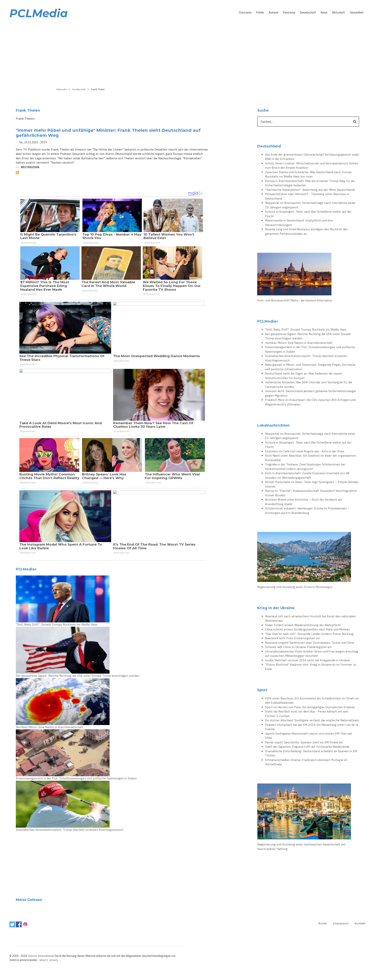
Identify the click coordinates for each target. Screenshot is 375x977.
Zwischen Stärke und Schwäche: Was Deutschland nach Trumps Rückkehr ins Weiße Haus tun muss (308, 174)
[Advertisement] (187, 52)
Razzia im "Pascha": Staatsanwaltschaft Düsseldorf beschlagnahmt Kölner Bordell (311, 493)
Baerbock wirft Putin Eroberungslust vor (292, 638)
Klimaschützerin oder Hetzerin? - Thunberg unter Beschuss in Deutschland (307, 196)
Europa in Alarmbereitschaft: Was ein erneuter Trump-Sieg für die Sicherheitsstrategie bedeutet (310, 183)
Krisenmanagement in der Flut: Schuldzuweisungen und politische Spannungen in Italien (76, 778)
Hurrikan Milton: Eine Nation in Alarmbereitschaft (49, 727)
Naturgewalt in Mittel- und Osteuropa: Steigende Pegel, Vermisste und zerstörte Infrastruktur (310, 367)
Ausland (273, 12)
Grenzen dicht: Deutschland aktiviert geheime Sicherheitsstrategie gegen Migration (310, 393)
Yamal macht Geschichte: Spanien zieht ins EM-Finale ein (304, 742)
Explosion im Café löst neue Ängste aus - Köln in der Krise (304, 451)
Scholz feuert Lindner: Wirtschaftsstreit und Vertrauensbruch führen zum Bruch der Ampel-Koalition (311, 165)
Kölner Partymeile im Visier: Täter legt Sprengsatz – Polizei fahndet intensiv (311, 484)
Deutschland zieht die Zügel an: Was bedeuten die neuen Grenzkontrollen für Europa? (303, 376)
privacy (53, 960)
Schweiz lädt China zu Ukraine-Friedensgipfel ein (298, 647)
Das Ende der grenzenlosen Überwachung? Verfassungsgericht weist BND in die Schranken (312, 157)
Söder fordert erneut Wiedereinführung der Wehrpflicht (303, 625)
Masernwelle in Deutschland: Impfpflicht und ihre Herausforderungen (299, 223)
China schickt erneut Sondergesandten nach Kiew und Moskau (307, 629)
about (43, 960)
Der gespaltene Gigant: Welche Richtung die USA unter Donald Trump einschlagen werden (77, 676)
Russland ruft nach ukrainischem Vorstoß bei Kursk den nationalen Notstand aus (310, 618)
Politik (260, 12)
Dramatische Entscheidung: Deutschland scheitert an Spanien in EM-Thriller (311, 753)
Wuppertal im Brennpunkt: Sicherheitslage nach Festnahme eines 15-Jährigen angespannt (310, 205)
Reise (324, 12)
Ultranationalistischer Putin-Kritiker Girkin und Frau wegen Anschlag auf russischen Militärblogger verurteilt (311, 654)
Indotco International (41, 956)
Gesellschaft (308, 12)
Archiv (322, 923)
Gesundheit (357, 12)
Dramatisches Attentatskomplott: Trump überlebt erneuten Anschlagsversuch (69, 830)
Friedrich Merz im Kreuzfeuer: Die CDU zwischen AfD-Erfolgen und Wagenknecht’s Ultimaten (310, 402)
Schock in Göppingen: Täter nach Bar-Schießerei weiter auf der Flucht (308, 214)
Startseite (245, 12)
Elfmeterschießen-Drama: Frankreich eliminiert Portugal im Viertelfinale (306, 762)
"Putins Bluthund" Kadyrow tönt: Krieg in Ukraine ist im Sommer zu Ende (310, 667)
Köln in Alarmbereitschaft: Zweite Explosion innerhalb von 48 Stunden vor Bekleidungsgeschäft (307, 475)
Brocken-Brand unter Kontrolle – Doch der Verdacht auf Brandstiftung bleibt (303, 502)
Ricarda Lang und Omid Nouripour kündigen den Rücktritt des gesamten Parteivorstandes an (306, 231)
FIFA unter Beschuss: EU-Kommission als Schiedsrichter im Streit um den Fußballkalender (312, 700)
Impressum (340, 923)
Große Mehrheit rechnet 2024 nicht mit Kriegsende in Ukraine (307, 660)
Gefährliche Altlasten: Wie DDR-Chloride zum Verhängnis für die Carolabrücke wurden (308, 384)
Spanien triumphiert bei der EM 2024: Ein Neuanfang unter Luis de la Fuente (311, 727)
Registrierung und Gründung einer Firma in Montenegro (294, 587)
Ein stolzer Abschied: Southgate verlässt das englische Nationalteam (312, 720)
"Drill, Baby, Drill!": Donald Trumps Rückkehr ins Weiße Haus (56, 624)
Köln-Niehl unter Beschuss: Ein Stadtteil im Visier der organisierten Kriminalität (310, 458)
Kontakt (360, 923)
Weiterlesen (30, 167)
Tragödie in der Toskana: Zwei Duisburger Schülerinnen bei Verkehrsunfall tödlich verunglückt (305, 467)
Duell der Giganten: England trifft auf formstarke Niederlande (307, 746)
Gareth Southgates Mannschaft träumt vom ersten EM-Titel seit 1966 (308, 736)
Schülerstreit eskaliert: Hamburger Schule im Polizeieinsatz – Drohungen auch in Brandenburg (307, 510)
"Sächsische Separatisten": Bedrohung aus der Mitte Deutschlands (310, 190)
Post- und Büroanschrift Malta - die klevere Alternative (294, 300)
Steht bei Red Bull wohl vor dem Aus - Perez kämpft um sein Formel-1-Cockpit (306, 714)
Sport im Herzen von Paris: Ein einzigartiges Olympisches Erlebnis (310, 707)
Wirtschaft (338, 12)
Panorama (289, 12)
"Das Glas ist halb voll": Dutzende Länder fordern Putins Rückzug (309, 634)
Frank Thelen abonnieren (17, 172)
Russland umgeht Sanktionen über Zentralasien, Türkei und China (309, 642)
